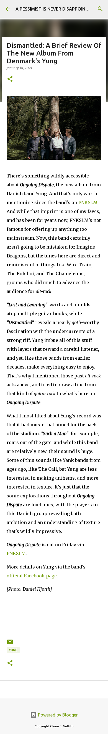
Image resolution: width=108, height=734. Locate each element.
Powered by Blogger (57, 714)
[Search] (100, 9)
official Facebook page (32, 575)
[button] (10, 79)
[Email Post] (10, 644)
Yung (13, 650)
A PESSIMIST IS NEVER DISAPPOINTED (55, 8)
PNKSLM (87, 202)
